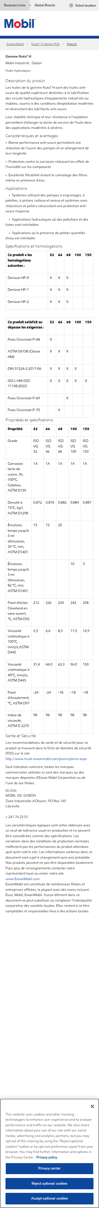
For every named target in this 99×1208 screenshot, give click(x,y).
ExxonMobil (15, 44)
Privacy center (49, 1168)
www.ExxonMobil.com (23, 878)
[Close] (92, 1106)
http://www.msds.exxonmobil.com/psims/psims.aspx (46, 758)
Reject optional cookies (50, 1183)
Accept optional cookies (49, 1198)
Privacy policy (46, 1157)
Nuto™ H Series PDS (45, 44)
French (72, 44)
